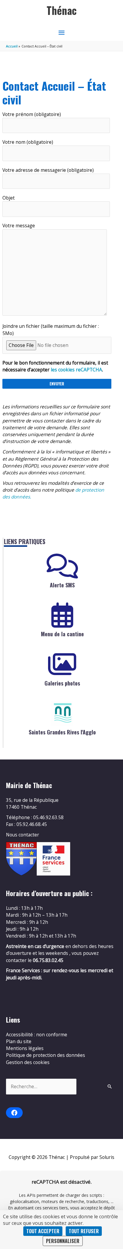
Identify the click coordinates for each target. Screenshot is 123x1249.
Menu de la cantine (62, 634)
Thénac (62, 10)
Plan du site (18, 1041)
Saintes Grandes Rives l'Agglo (62, 732)
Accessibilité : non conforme (36, 1034)
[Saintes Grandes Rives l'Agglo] (62, 713)
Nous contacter (22, 834)
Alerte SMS (62, 585)
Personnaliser (62, 1241)
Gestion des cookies (28, 1062)
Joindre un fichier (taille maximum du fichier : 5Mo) (50, 329)
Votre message (18, 225)
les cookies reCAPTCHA (76, 369)
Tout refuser (84, 1231)
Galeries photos (62, 683)
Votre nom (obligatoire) (27, 142)
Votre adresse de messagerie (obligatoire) (48, 170)
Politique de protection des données (45, 1055)
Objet (8, 197)
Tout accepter (42, 1231)
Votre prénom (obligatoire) (31, 114)
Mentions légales (25, 1048)
